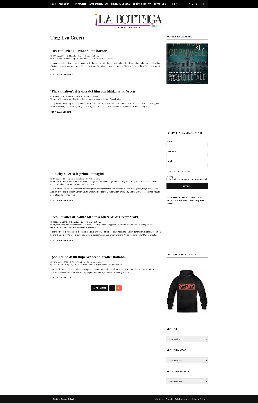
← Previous (99, 288)
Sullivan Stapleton (115, 265)
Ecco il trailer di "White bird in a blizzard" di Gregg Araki (94, 217)
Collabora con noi (183, 399)
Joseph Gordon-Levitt (102, 181)
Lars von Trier (81, 58)
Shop (174, 4)
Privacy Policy (198, 399)
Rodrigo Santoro (100, 265)
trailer (73, 227)
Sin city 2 (91, 184)
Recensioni (64, 4)
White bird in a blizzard (86, 227)
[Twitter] (193, 4)
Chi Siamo (159, 399)
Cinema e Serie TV (142, 4)
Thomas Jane (65, 227)
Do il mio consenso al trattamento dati (187, 179)
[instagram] (197, 4)
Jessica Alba (88, 181)
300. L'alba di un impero (62, 265)
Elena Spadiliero (76, 56)
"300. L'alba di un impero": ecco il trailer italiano (87, 257)
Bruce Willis (57, 181)
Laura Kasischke (123, 224)
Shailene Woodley (138, 224)
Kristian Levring (69, 58)
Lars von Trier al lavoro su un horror (78, 51)
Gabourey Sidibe (99, 224)
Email (169, 161)
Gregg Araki (111, 224)
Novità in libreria (120, 4)
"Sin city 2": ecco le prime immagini (77, 174)
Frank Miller (77, 181)
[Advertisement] (106, 142)
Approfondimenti (98, 4)
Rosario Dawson (81, 184)
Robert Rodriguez (66, 184)
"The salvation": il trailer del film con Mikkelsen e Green (92, 91)
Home (53, 4)
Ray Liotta (54, 184)
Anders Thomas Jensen (62, 99)
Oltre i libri (160, 4)
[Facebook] (189, 4)
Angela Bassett (59, 224)
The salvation (107, 58)
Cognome (171, 151)
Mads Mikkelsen (94, 58)
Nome (169, 141)
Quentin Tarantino (150, 181)
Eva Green (57, 58)
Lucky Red (125, 181)
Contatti (169, 399)
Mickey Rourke (136, 181)
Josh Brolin (115, 181)
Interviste (80, 4)
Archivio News (93, 56)
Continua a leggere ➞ (61, 74)
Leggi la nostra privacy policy (178, 171)
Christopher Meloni (74, 224)
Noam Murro (88, 265)
